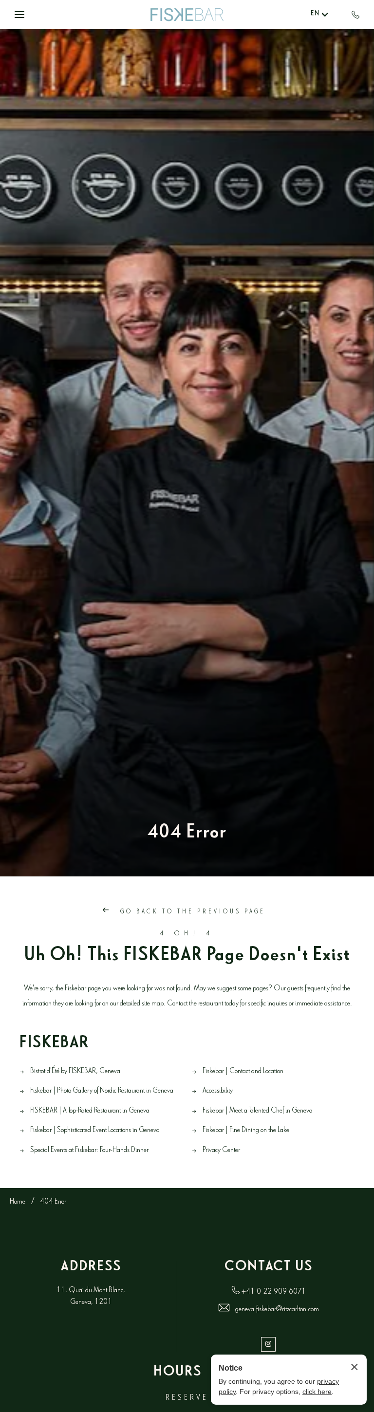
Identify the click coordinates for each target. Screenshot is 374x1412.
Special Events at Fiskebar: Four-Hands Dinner (89, 1151)
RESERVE (187, 1398)
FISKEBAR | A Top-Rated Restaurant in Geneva (90, 1111)
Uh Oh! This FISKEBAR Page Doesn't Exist (187, 957)
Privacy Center (221, 1151)
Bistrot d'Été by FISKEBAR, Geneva (75, 1072)
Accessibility (218, 1091)
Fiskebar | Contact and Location (243, 1072)
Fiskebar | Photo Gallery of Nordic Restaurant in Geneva (101, 1091)
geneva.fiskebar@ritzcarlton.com (277, 1310)
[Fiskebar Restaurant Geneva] (187, 15)
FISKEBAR (54, 1045)
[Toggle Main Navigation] (19, 14)
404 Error (187, 835)
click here (317, 1391)
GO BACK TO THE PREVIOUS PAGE (191, 913)
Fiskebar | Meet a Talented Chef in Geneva (258, 1111)
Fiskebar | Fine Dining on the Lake (246, 1131)
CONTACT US (268, 1268)
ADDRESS (91, 1268)
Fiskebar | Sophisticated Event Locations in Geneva (95, 1131)
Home (17, 1202)
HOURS (177, 1373)
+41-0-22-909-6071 (274, 1292)
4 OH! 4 (187, 934)
